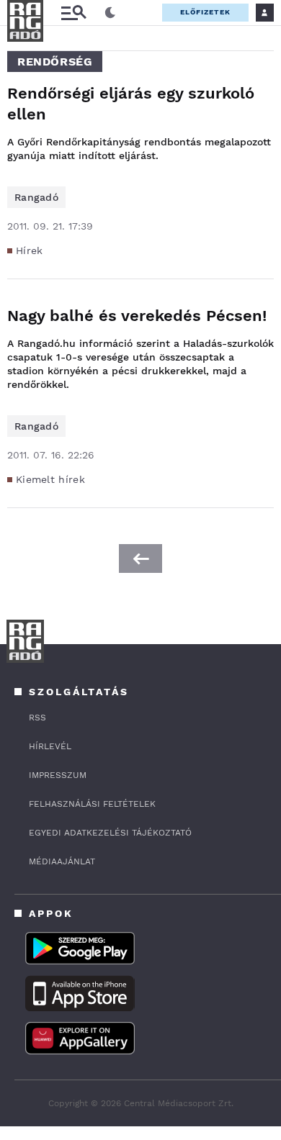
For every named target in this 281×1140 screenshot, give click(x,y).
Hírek (29, 250)
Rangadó (36, 197)
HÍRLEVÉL (50, 746)
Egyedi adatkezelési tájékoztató (110, 833)
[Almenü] (73, 12)
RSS (37, 717)
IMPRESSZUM (57, 775)
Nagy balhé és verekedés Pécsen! (137, 316)
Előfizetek (205, 12)
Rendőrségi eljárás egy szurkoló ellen (130, 103)
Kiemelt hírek (50, 479)
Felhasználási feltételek (92, 804)
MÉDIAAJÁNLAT (62, 861)
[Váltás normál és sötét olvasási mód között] (110, 13)
